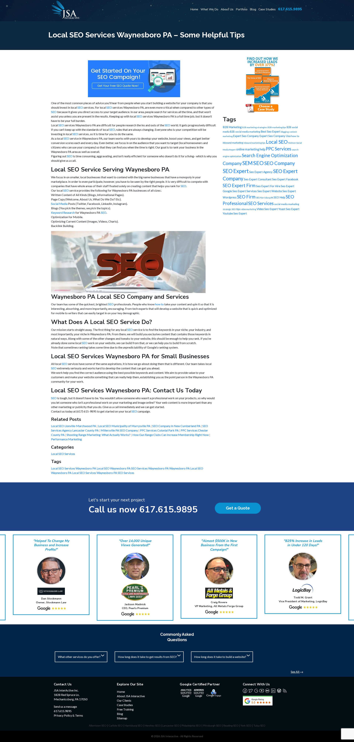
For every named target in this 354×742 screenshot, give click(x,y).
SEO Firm (246, 196)
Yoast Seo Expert (288, 209)
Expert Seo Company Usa (275, 136)
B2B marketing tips (277, 127)
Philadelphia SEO (191, 725)
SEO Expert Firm (239, 185)
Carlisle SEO (116, 725)
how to (159, 304)
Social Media (59, 203)
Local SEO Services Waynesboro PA (74, 468)
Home (194, 9)
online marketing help (250, 149)
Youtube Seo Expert (235, 213)
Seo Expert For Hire (268, 186)
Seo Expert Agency (261, 172)
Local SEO (277, 142)
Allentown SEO (98, 725)
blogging (285, 132)
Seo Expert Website (269, 191)
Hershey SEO (152, 725)
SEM (247, 163)
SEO (80, 107)
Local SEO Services (63, 453)
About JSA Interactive (131, 696)
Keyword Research (63, 212)
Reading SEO (230, 725)
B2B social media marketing (245, 131)
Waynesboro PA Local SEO (186, 468)
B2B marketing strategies (254, 127)
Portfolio (241, 9)
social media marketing (286, 204)
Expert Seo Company (246, 136)
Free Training (125, 709)
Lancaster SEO (170, 725)
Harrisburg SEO (134, 725)
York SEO (245, 725)
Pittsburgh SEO (212, 725)
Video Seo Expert (267, 209)
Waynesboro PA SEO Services (115, 472)
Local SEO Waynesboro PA (114, 468)
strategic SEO (229, 209)
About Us (227, 9)
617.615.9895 (290, 9)
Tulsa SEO (259, 725)
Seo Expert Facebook (285, 179)
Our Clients (124, 700)
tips (238, 209)
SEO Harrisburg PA (264, 197)
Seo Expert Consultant (258, 179)
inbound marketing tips (255, 143)
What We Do (209, 9)
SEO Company (279, 163)
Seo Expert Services (244, 191)
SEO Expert (236, 171)
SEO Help (279, 197)
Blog (253, 9)
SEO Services (261, 203)
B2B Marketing (232, 127)
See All (295, 671)
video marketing (248, 209)
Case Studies (267, 9)
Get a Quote (238, 508)
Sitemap (122, 718)
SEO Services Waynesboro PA (150, 468)
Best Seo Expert (270, 131)
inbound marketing (233, 142)
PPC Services (278, 148)
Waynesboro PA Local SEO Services (74, 472)
